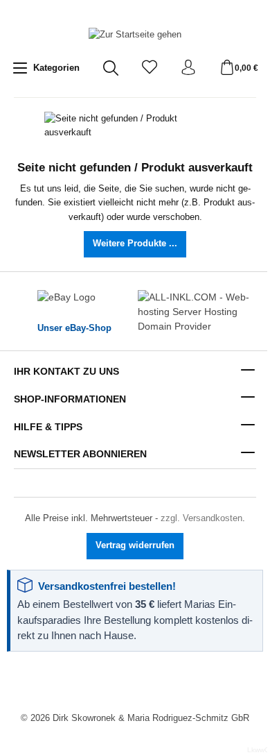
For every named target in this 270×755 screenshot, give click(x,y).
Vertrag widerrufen (135, 545)
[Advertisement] (135, 682)
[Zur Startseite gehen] (135, 35)
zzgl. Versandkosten (201, 518)
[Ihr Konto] (188, 68)
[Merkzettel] (149, 68)
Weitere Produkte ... (135, 243)
